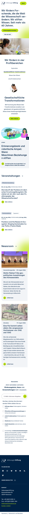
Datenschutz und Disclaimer (16, 513)
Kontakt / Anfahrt (6, 505)
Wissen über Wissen (14, 75)
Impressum (4, 513)
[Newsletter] (15, 480)
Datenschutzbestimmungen (20, 430)
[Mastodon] (2, 475)
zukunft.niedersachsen (14, 79)
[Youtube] (20, 470)
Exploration (14, 68)
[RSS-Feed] (24, 470)
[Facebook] (15, 470)
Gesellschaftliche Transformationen (14, 71)
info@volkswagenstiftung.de (8, 503)
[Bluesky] (11, 470)
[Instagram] (7, 470)
